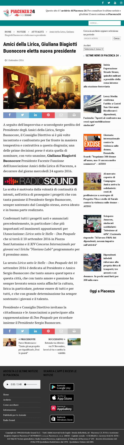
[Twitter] (109, 3)
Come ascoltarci (10, 404)
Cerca (116, 38)
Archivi (87, 45)
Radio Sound (9, 420)
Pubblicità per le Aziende (14, 415)
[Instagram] (121, 3)
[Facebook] (103, 3)
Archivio (7, 399)
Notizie (21, 31)
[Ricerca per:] (104, 22)
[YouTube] (115, 3)
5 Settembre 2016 (15, 60)
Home (6, 394)
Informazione (9, 409)
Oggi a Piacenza (102, 291)
